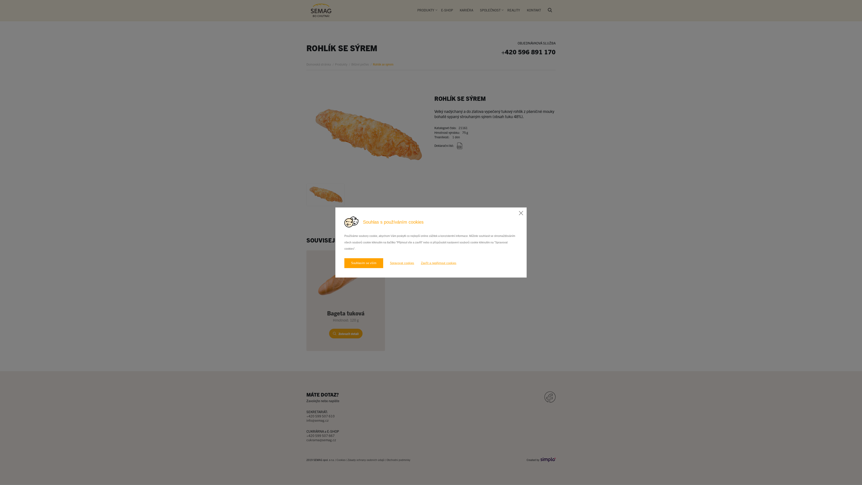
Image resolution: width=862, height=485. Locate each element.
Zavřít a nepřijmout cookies (438, 263)
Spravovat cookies (402, 263)
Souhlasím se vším (363, 263)
